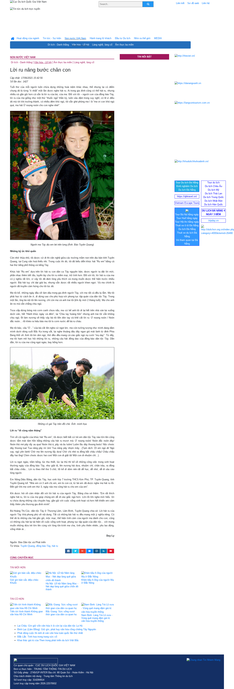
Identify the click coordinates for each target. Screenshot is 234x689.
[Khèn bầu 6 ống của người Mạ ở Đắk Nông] (97, 574)
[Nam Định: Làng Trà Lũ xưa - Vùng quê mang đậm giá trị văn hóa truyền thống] (97, 608)
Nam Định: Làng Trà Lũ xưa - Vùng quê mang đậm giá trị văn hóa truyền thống (96, 618)
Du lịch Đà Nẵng (187, 189)
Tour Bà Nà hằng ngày (187, 214)
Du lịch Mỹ (213, 189)
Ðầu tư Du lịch (122, 38)
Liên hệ (206, 3)
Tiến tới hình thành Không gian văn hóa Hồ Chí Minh (26, 613)
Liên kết (180, 3)
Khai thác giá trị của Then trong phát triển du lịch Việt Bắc (48, 640)
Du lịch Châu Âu (213, 186)
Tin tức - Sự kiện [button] (52, 38)
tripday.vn (213, 220)
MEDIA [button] (158, 38)
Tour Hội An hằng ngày (187, 221)
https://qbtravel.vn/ (187, 196)
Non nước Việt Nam (22, 57)
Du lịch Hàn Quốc (213, 204)
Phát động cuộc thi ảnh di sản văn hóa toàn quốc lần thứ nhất (50, 633)
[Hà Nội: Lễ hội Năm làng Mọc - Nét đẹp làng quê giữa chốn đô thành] (62, 576)
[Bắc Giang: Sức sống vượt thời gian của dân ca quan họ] (62, 606)
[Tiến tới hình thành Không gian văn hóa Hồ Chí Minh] (26, 606)
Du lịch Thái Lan (213, 193)
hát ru (55, 546)
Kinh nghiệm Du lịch (187, 186)
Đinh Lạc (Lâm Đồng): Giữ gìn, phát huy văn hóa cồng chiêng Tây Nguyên (56, 629)
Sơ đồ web (193, 3)
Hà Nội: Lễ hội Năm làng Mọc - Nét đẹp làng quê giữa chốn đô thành (62, 586)
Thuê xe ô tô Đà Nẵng (187, 225)
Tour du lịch (213, 182)
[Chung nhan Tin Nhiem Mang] (203, 660)
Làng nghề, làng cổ (102, 44)
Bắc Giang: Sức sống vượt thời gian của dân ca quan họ (61, 613)
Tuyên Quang (27, 546)
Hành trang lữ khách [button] (100, 38)
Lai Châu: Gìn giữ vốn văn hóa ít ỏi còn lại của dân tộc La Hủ (49, 625)
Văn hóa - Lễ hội (80, 44)
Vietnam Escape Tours (187, 203)
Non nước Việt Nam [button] (75, 38)
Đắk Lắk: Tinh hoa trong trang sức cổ (37, 636)
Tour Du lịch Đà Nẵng (187, 182)
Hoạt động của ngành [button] (28, 38)
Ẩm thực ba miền (124, 44)
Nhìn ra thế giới (142, 38)
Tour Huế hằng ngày (187, 218)
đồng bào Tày (43, 546)
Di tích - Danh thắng (58, 44)
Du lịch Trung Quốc (213, 197)
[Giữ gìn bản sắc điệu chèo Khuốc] (26, 574)
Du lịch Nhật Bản (213, 200)
